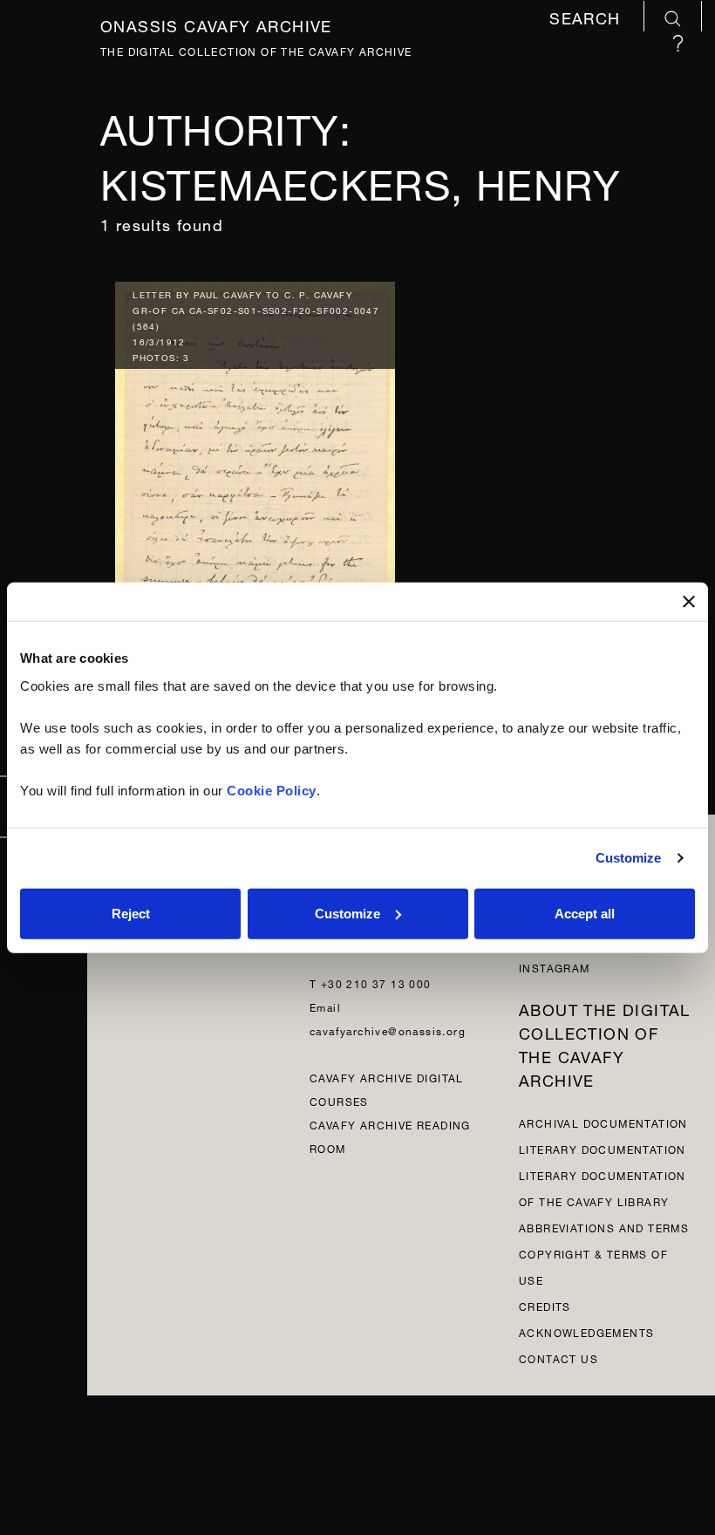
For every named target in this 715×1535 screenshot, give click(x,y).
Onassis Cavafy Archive (216, 23)
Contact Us (558, 1357)
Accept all (585, 912)
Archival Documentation (603, 1122)
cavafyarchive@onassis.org (388, 1030)
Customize (629, 857)
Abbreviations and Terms (604, 1227)
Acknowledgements (586, 1331)
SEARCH (587, 17)
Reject (131, 912)
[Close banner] (689, 602)
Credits (545, 1305)
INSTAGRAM (554, 967)
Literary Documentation (602, 1148)
